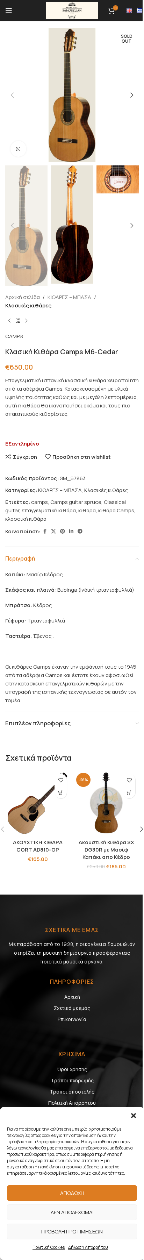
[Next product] (26, 321)
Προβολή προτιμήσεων (72, 1231)
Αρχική (72, 997)
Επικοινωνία (72, 1019)
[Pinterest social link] (62, 531)
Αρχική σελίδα (22, 297)
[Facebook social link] (45, 531)
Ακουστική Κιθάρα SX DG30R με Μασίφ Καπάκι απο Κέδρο (106, 850)
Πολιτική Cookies (49, 1247)
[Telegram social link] (80, 531)
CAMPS (14, 336)
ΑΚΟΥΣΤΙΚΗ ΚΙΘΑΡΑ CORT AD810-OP (38, 846)
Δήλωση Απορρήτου (88, 1247)
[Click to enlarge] (18, 149)
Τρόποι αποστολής (72, 1091)
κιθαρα (87, 510)
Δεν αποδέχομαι (72, 1212)
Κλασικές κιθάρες (28, 305)
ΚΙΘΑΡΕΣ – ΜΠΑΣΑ (69, 297)
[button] (133, 1115)
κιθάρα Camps (116, 510)
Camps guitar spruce (75, 502)
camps (39, 502)
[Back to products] (18, 321)
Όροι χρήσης (72, 1069)
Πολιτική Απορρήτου (72, 1102)
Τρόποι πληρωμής (72, 1080)
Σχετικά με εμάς (72, 1008)
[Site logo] (72, 10)
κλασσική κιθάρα (25, 518)
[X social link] (53, 531)
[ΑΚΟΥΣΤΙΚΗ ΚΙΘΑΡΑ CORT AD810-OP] (37, 802)
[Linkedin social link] (71, 531)
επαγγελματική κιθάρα (49, 510)
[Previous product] (9, 321)
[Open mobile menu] (9, 10)
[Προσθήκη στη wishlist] (61, 780)
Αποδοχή (72, 1193)
